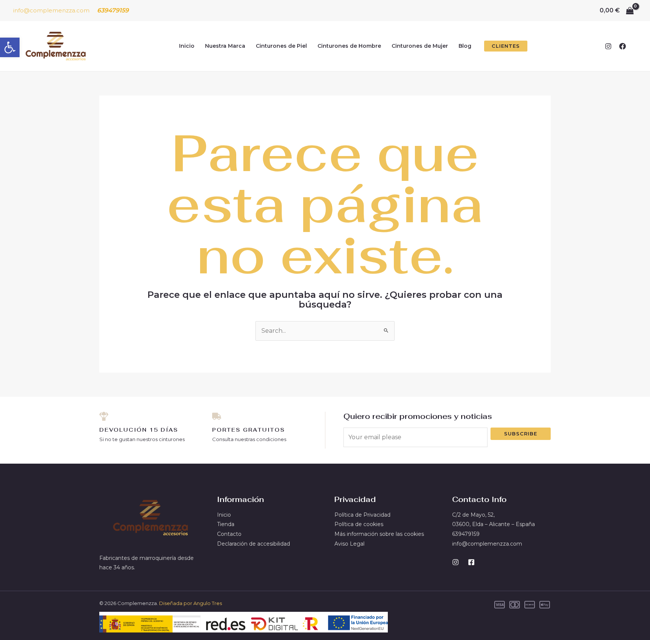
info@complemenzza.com (51, 10)
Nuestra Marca (225, 45)
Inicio (186, 45)
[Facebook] (622, 46)
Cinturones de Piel (281, 45)
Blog (465, 45)
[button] (10, 47)
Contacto (229, 534)
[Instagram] (608, 46)
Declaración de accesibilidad (253, 543)
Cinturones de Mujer (420, 45)
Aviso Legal (349, 543)
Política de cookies (358, 524)
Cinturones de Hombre (349, 45)
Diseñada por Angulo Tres (190, 603)
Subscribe (520, 434)
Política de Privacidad (362, 514)
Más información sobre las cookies (379, 534)
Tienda (225, 524)
